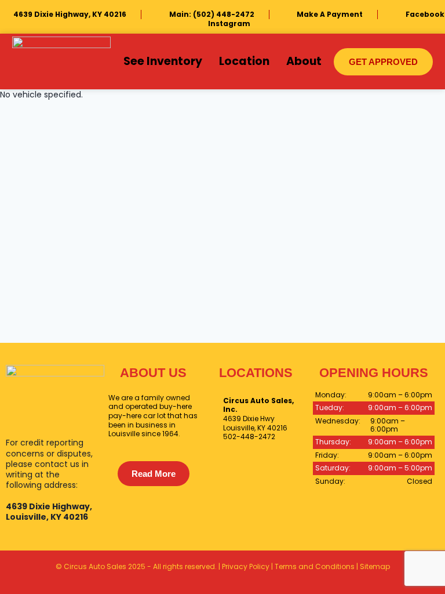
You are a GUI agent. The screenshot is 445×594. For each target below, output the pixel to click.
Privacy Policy (245, 566)
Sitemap (375, 566)
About (304, 61)
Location (244, 61)
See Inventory (162, 61)
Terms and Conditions (315, 566)
